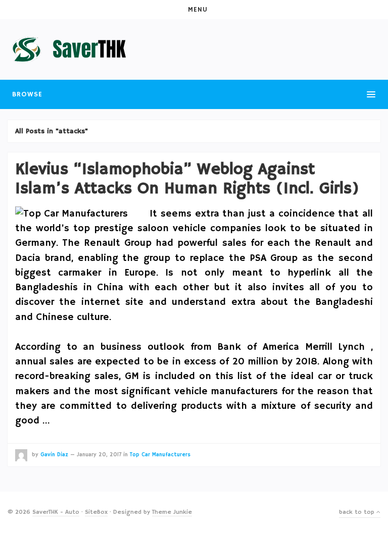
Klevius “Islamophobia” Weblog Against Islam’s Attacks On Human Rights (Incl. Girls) (187, 179)
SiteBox (96, 512)
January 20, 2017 (99, 454)
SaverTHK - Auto (55, 512)
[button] (194, 10)
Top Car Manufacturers (160, 454)
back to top (357, 512)
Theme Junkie (172, 512)
